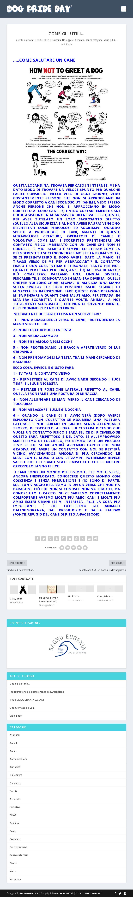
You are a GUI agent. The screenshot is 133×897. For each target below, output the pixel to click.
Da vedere (15, 783)
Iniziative (15, 807)
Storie (13, 863)
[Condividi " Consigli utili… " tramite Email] (89, 538)
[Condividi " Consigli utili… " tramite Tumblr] (57, 538)
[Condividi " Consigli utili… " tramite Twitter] (44, 538)
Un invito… (74, 596)
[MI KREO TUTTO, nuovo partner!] (52, 589)
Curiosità (56, 39)
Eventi (13, 791)
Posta (13, 831)
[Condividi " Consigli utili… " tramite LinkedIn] (69, 538)
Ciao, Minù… (104, 596)
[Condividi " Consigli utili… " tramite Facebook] (37, 538)
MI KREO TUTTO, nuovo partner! (49, 600)
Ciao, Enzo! (16, 598)
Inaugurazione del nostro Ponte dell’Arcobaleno (37, 691)
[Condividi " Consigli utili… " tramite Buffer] (76, 538)
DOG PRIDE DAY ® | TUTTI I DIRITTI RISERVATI (78, 893)
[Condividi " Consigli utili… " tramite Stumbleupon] (82, 538)
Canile (13, 751)
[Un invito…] (81, 588)
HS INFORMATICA (29, 893)
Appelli (14, 743)
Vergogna (15, 879)
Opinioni (14, 823)
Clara (30, 39)
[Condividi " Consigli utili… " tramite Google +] (50, 538)
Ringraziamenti (19, 847)
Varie (106, 39)
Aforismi (15, 734)
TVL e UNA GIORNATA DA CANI (27, 699)
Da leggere (68, 39)
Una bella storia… (20, 683)
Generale (79, 39)
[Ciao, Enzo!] (23, 589)
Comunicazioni (18, 759)
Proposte (15, 839)
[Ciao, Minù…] (110, 588)
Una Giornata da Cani (22, 707)
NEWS (13, 814)
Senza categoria (94, 39)
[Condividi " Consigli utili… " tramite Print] (95, 538)
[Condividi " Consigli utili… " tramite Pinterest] (63, 538)
